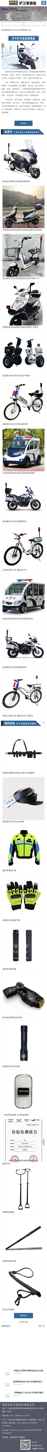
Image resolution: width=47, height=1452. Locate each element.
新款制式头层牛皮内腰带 (13, 821)
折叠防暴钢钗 (8, 1212)
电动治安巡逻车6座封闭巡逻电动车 (18, 618)
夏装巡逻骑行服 (9, 870)
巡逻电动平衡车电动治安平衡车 (16, 375)
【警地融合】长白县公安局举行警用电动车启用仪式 (22, 30)
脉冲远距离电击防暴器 (12, 1017)
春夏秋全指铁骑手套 (11, 920)
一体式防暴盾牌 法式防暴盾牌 (16, 1114)
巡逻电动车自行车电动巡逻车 (15, 424)
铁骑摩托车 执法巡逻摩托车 (15, 521)
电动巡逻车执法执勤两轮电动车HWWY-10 (21, 278)
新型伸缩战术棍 (9, 1261)
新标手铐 (6, 1163)
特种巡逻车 (14, 1437)
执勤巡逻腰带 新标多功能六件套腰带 (19, 772)
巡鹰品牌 (22, 1437)
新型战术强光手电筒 (11, 1066)
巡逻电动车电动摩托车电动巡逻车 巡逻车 (20, 327)
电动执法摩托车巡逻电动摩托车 (16, 181)
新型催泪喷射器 (9, 969)
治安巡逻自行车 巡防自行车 (15, 569)
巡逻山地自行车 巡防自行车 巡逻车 (18, 715)
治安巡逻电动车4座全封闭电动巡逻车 (19, 473)
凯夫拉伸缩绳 (8, 1309)
